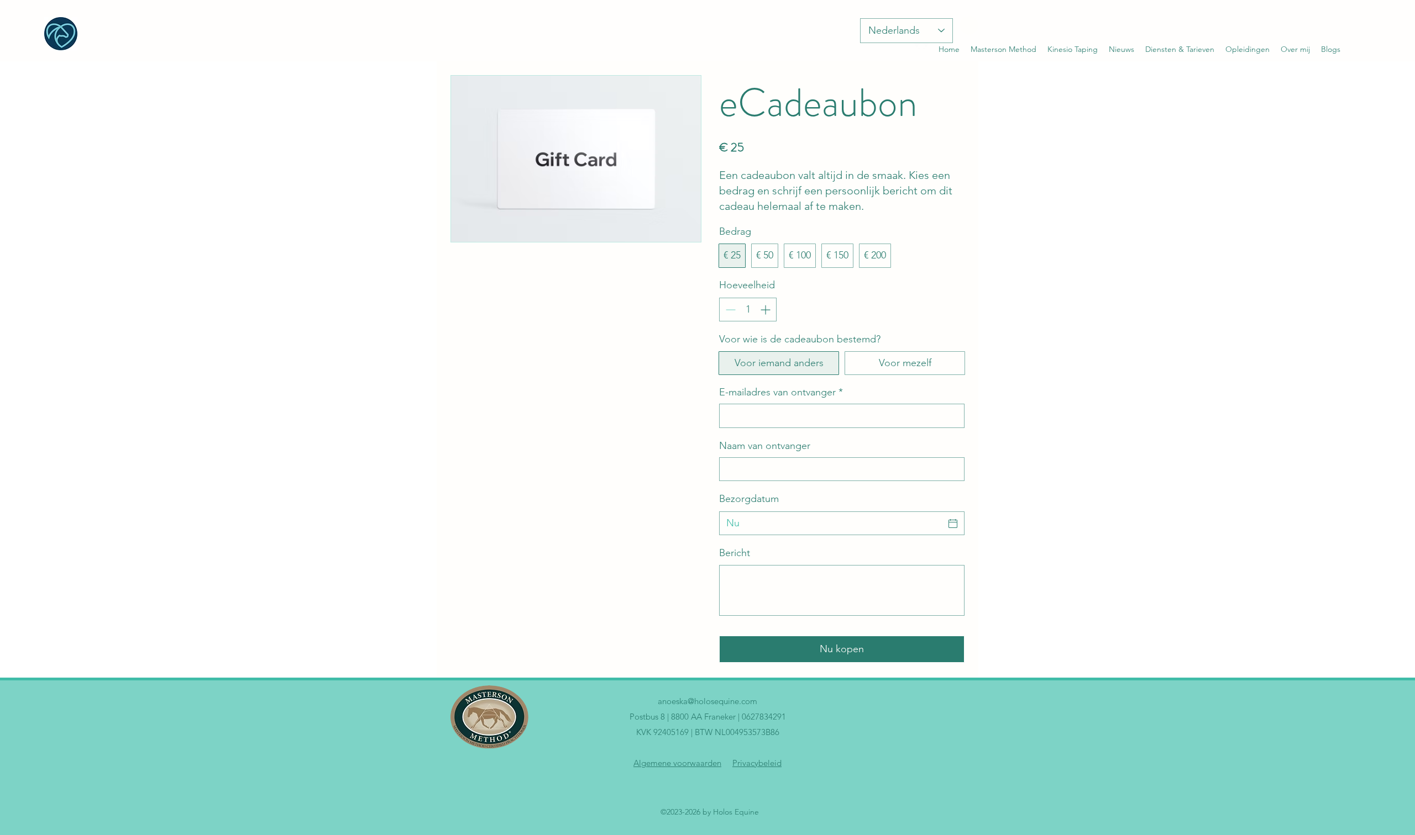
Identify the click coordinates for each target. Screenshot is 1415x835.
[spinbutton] (748, 309)
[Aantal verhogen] (766, 309)
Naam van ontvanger (764, 446)
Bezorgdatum (749, 499)
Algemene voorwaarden (677, 763)
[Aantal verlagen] (729, 309)
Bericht (734, 553)
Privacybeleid (757, 763)
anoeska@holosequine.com (707, 701)
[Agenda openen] (953, 523)
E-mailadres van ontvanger (781, 392)
